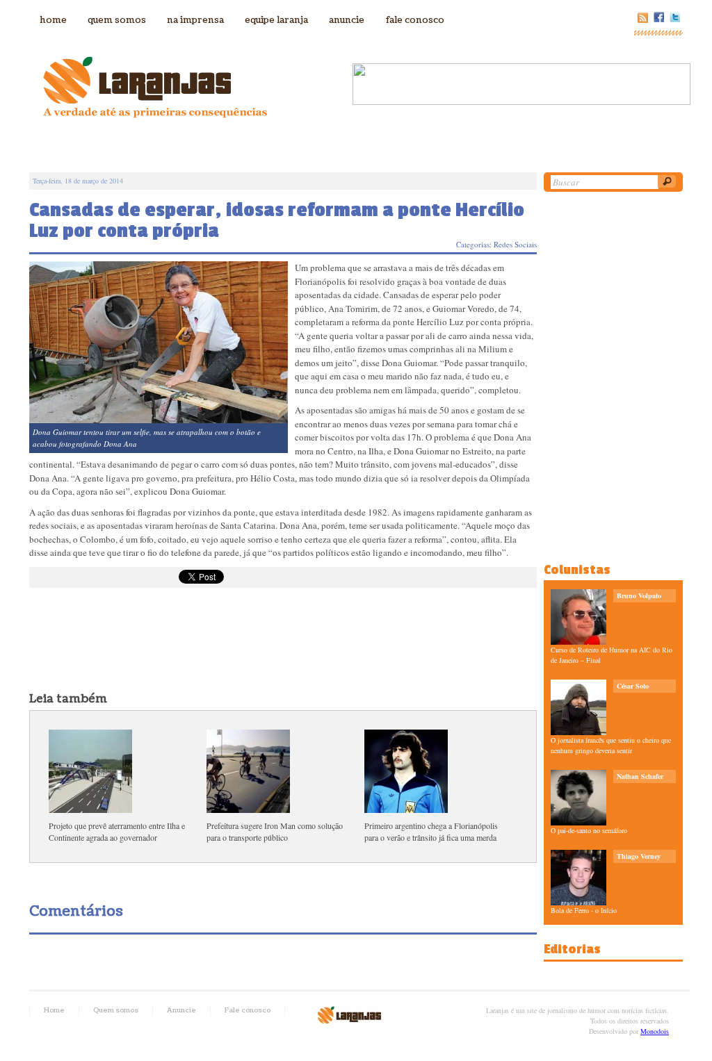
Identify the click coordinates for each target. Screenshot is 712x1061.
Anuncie (181, 1010)
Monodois (654, 1031)
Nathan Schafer (640, 776)
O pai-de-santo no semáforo (589, 830)
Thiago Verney (639, 856)
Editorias (572, 949)
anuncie (346, 20)
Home (54, 1010)
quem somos (117, 20)
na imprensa (195, 20)
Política (250, 145)
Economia (381, 145)
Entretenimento (516, 145)
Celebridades (312, 145)
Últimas (200, 145)
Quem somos (115, 1010)
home (53, 20)
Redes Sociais (515, 244)
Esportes (441, 145)
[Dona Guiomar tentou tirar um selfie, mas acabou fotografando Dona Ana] (158, 341)
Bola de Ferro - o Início (584, 910)
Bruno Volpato (639, 595)
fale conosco (414, 20)
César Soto (633, 686)
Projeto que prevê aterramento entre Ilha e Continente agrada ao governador (117, 831)
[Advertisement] (282, 642)
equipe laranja (276, 20)
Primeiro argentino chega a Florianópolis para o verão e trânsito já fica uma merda (431, 831)
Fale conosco (247, 1010)
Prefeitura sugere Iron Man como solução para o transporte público (275, 831)
